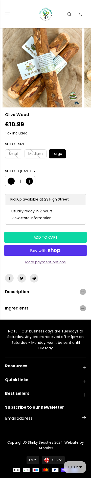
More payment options (45, 262)
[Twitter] (21, 278)
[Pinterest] (34, 278)
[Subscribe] (84, 418)
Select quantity (20, 171)
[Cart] (80, 14)
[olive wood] (42, 67)
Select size (15, 144)
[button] (8, 14)
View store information (31, 217)
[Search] (69, 14)
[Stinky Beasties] (45, 14)
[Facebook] (9, 278)
